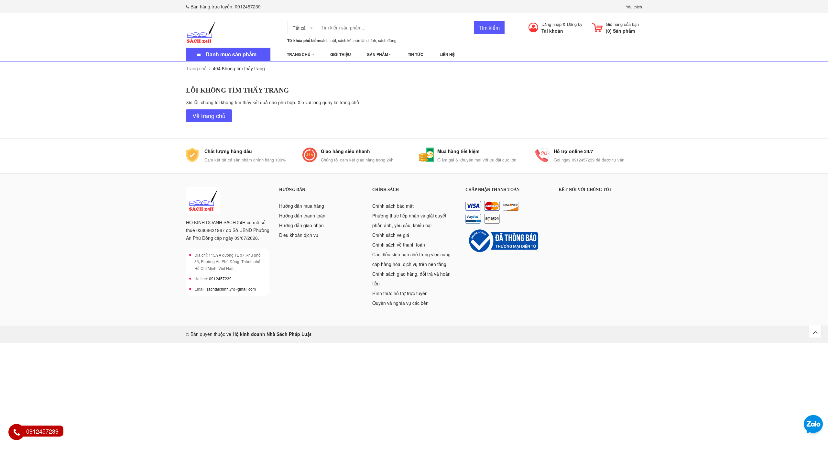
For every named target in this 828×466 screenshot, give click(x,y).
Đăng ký (575, 24)
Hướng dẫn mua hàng (301, 206)
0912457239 (248, 6)
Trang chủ (299, 54)
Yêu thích (634, 6)
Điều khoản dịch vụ (298, 235)
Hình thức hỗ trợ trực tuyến (400, 293)
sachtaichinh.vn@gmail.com (231, 289)
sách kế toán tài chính (357, 40)
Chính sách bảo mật (393, 206)
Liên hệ (447, 54)
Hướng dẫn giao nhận (301, 225)
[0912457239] (17, 433)
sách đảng (387, 40)
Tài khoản (552, 31)
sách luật (328, 40)
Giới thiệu (340, 54)
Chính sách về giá (390, 235)
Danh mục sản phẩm (231, 54)
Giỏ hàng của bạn (622, 24)
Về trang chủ (208, 115)
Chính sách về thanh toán (398, 244)
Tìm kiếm (489, 27)
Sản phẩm (378, 54)
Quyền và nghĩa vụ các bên (400, 303)
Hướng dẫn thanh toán (302, 215)
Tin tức (415, 54)
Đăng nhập (551, 24)
